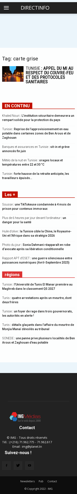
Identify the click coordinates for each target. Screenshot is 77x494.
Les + (10, 194)
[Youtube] (29, 465)
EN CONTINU (17, 105)
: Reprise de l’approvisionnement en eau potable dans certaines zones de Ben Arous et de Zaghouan (36, 133)
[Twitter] (18, 465)
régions (12, 274)
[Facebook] (6, 465)
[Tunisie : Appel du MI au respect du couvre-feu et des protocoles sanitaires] (13, 74)
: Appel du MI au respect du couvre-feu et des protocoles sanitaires (49, 75)
